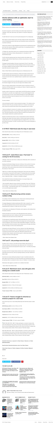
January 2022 (39, 67)
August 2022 (39, 53)
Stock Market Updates (7, 10)
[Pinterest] (22, 24)
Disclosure (39, 422)
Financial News (14, 10)
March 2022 (39, 63)
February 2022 (40, 65)
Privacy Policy (23, 1)
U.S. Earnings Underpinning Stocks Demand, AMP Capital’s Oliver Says (10, 408)
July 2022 (39, 55)
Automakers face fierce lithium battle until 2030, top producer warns (23, 401)
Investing (20, 10)
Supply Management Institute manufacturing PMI (13, 203)
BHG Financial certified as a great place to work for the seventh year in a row (10, 401)
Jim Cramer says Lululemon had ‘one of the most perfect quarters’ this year (10, 415)
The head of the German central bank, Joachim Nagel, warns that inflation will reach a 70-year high (27, 378)
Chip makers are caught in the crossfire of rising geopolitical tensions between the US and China (9, 385)
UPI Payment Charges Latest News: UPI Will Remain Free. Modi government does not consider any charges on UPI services (33, 401)
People (28, 10)
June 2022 (39, 57)
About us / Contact (10, 1)
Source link (4, 358)
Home (4, 1)
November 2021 (40, 71)
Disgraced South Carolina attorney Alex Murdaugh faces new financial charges (33, 413)
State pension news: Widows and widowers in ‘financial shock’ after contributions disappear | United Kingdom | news (33, 407)
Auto (24, 10)
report (27, 243)
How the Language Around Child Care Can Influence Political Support (23, 407)
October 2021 (40, 72)
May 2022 (39, 59)
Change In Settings (7, 422)
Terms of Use (17, 1)
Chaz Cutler (4, 21)
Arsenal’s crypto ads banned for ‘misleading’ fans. (21, 413)
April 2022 (39, 61)
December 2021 (40, 68)
